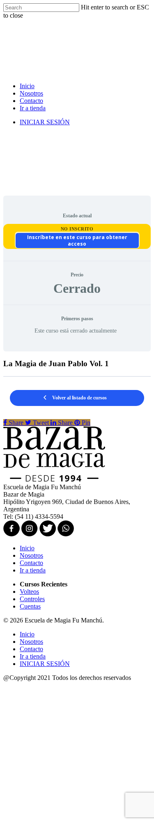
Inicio (27, 85)
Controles (32, 598)
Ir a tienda (33, 108)
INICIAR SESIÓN (45, 122)
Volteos (29, 591)
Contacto (31, 100)
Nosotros (31, 93)
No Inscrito (77, 228)
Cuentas (30, 606)
